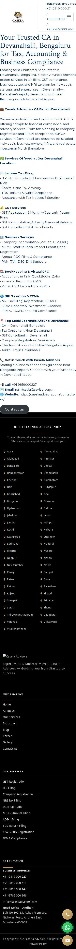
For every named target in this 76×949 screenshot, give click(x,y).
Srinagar (49, 600)
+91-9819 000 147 (15, 889)
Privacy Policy (38, 944)
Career (7, 736)
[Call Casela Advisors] (67, 914)
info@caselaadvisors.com (20, 902)
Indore (48, 508)
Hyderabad (13, 508)
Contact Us (10, 748)
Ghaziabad (13, 494)
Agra (10, 451)
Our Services (11, 717)
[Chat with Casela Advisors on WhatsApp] (67, 927)
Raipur (11, 586)
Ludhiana (12, 543)
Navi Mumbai (15, 565)
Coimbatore (51, 480)
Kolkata (48, 529)
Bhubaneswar (15, 473)
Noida (47, 565)
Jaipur (47, 515)
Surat (10, 607)
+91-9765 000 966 (15, 895)
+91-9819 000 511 (15, 883)
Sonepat (12, 600)
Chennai (12, 480)
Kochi (10, 529)
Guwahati (49, 501)
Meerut (11, 551)
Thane (47, 607)
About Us (9, 711)
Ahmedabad (51, 451)
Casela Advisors (35, 939)
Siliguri (48, 593)
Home (7, 704)
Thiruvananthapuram (20, 614)
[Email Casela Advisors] (67, 940)
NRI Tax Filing (12, 800)
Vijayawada (50, 622)
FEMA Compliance (15, 838)
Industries (10, 723)
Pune (47, 579)
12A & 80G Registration (18, 832)
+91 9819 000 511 (59, 9)
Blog (6, 730)
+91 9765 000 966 (60, 29)
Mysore (48, 551)
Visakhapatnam (16, 629)
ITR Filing (9, 788)
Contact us (14, 409)
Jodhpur (49, 522)
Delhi (10, 487)
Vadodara (50, 614)
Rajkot (11, 593)
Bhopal (48, 465)
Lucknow (49, 536)
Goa (46, 494)
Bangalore (13, 465)
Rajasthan (50, 586)
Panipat (48, 572)
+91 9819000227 (24, 385)
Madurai (49, 543)
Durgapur (50, 487)
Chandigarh (51, 473)
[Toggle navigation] (69, 16)
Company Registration (18, 794)
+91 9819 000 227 (60, 19)
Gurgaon (12, 501)
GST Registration (14, 781)
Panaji (10, 572)
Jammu (11, 522)
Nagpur (11, 558)
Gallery (7, 742)
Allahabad (13, 458)
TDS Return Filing (15, 826)
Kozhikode (13, 536)
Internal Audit (12, 807)
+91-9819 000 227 (15, 876)
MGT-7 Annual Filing (16, 813)
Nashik (48, 558)
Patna (10, 579)
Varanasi (12, 622)
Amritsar (49, 458)
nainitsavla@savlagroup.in (34, 389)
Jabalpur (12, 515)
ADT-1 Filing (11, 819)
